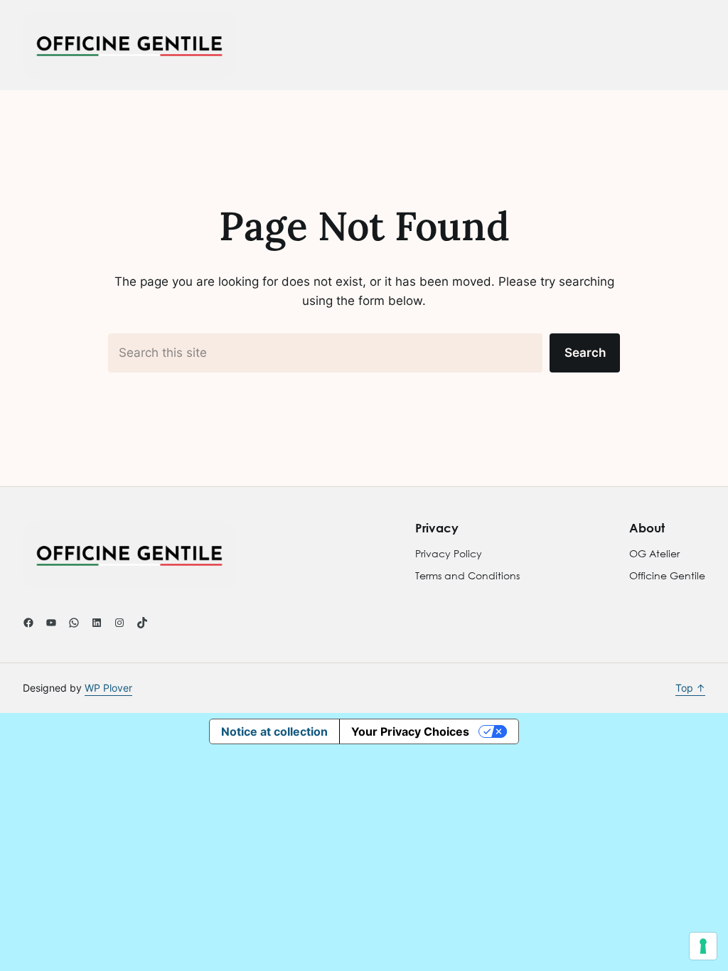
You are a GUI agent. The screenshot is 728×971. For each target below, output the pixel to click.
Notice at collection (274, 731)
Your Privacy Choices (410, 731)
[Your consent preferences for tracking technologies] (703, 946)
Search (585, 352)
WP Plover (108, 688)
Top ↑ (690, 688)
